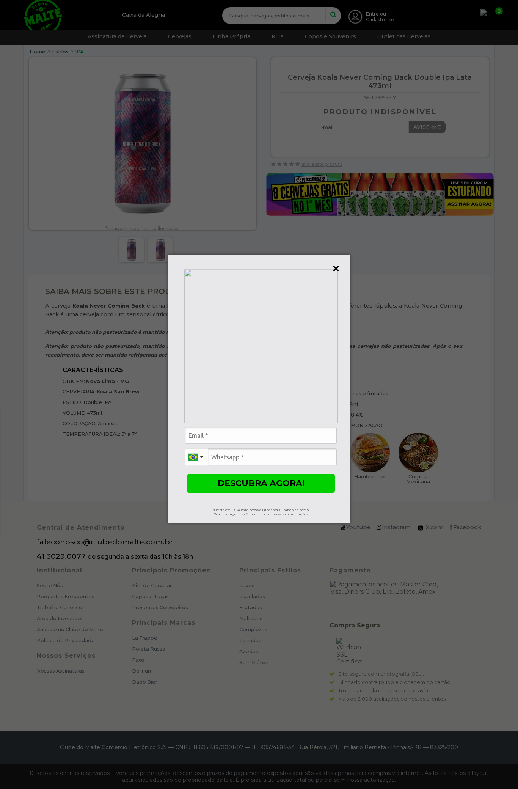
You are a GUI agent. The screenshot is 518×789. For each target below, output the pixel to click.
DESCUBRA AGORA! (261, 483)
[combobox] (196, 456)
